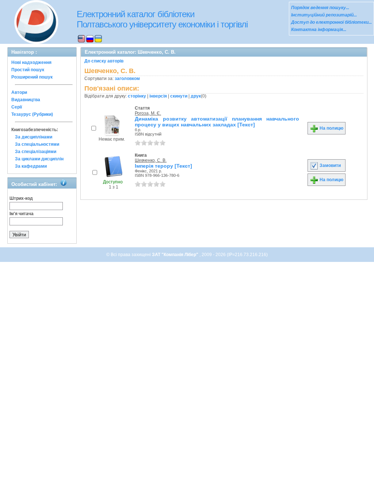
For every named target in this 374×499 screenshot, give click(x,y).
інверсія (158, 96)
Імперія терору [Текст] (163, 166)
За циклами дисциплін (39, 158)
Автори (19, 92)
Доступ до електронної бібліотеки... (331, 22)
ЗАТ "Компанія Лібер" (175, 254)
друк (196, 96)
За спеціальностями (37, 144)
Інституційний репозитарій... (324, 15)
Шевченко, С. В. (151, 160)
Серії (16, 107)
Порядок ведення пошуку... (320, 7)
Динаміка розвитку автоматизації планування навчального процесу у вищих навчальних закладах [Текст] (217, 121)
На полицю (330, 128)
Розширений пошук (32, 77)
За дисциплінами (33, 137)
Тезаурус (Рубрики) (32, 114)
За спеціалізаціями (35, 151)
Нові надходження (31, 62)
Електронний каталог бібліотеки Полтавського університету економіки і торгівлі (162, 19)
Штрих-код (21, 198)
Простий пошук (27, 69)
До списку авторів (103, 61)
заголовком (127, 78)
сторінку (137, 96)
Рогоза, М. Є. (148, 113)
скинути (178, 96)
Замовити (329, 165)
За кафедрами (31, 166)
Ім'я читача (21, 213)
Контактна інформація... (318, 29)
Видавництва (25, 99)
